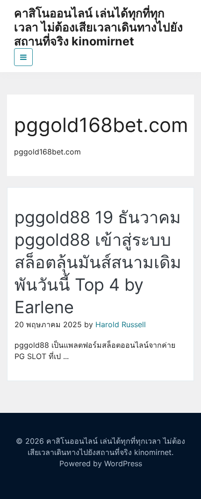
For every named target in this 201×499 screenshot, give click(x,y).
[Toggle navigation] (23, 57)
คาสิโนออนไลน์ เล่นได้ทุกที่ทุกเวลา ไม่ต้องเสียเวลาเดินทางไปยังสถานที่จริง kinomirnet (98, 27)
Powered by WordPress (100, 463)
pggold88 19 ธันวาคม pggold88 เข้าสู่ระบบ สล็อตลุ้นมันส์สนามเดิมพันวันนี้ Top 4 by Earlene (97, 262)
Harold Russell (120, 324)
